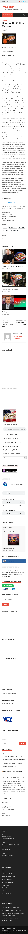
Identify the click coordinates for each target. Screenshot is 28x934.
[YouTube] (20, 1)
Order (11, 59)
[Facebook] (21, 1)
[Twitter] (23, 1)
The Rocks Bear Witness (9, 766)
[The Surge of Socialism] (14, 310)
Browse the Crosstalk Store (10, 446)
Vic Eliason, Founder (7, 882)
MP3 (7, 59)
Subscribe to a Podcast (8, 871)
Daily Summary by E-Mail (10, 450)
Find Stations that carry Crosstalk (12, 442)
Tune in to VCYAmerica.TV (9, 693)
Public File (5, 888)
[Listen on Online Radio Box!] (24, 561)
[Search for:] (14, 743)
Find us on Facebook (10, 730)
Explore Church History (12, 772)
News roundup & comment (10, 289)
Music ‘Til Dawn (7, 879)
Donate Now (8, 586)
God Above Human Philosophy (11, 753)
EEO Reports (5, 890)
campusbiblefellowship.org (9, 202)
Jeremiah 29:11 (6, 576)
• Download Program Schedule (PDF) (12, 505)
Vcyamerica (14, 29)
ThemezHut (8, 932)
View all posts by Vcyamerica (17, 337)
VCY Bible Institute (7, 873)
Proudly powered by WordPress (9, 930)
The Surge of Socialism (8, 312)
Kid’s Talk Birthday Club (8, 876)
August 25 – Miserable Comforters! (12, 763)
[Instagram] (25, 1)
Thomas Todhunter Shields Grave (11, 776)
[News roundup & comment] (14, 287)
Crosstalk (4, 20)
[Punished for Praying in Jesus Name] (14, 264)
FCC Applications (6, 893)
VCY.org (8, 7)
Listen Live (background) (16, 484)
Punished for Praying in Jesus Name (12, 266)
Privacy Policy (5, 885)
